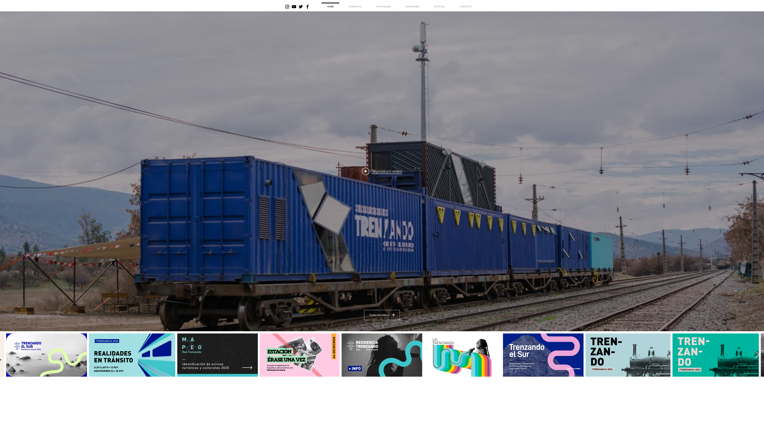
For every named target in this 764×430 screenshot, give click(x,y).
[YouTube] (294, 6)
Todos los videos (379, 315)
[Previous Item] (7, 355)
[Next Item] (757, 355)
